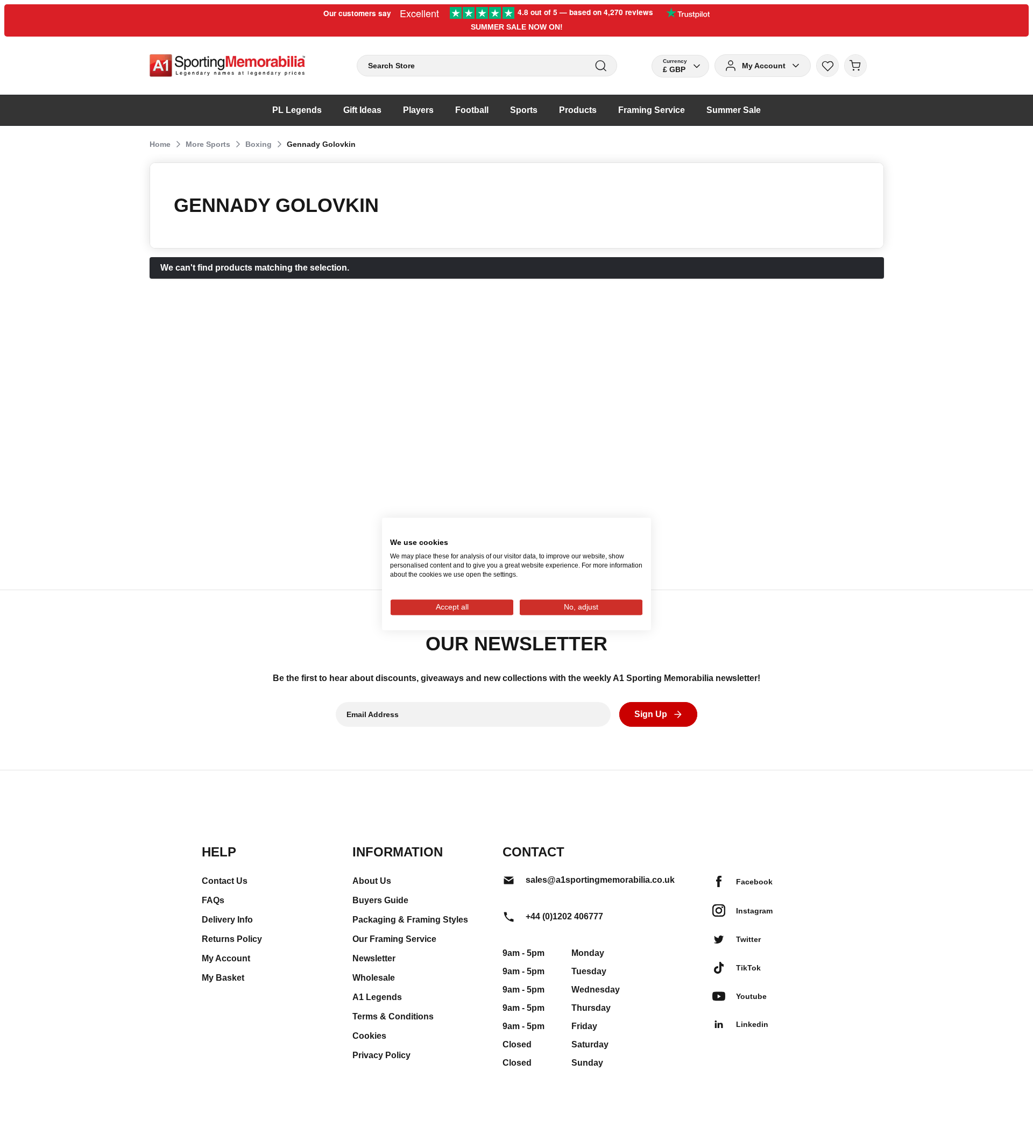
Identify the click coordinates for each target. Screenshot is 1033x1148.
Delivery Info (227, 919)
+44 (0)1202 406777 (564, 916)
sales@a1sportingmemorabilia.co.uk (600, 879)
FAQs (213, 900)
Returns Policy (232, 939)
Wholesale (373, 977)
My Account (226, 958)
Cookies (369, 1035)
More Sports (208, 144)
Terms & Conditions (393, 1016)
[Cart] (855, 65)
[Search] (600, 66)
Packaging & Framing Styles (410, 919)
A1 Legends (377, 997)
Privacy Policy (381, 1055)
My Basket (223, 977)
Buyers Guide (380, 900)
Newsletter (373, 958)
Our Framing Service (394, 939)
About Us (371, 880)
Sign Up (650, 714)
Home (160, 144)
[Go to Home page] (227, 65)
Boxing (258, 144)
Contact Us (224, 880)
